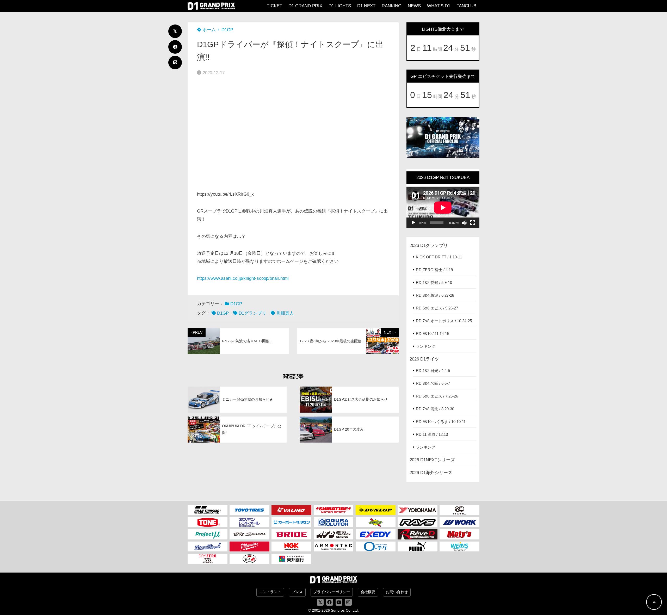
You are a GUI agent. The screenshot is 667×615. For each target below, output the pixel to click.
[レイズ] (417, 522)
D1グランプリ (252, 313)
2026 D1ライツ (424, 359)
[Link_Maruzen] (291, 522)
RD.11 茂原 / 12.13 (432, 434)
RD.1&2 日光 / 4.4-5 (433, 370)
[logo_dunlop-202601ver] (376, 510)
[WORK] (459, 522)
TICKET (274, 5)
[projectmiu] (207, 534)
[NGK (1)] (291, 546)
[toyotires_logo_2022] (249, 510)
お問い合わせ (397, 592)
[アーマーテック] (334, 546)
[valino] (291, 510)
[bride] (291, 534)
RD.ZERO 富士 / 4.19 (434, 270)
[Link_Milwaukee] (249, 546)
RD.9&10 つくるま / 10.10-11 (441, 421)
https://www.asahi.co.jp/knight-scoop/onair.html (243, 278)
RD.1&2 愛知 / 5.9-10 (434, 282)
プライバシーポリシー (331, 592)
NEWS (414, 5)
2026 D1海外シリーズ (431, 472)
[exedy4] (376, 534)
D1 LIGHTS (340, 5)
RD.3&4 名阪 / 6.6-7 (433, 383)
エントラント (270, 592)
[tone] (207, 522)
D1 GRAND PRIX (305, 5)
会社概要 (368, 592)
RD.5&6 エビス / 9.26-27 (437, 308)
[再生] (413, 222)
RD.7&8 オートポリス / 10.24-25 (444, 321)
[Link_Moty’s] (459, 534)
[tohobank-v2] (291, 559)
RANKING (392, 5)
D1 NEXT (366, 5)
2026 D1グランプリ (429, 245)
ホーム (208, 29)
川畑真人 (285, 313)
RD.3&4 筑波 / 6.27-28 (435, 295)
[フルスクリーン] (472, 222)
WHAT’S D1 (438, 5)
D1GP (227, 29)
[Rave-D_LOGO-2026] (417, 534)
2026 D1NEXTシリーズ (432, 459)
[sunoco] (376, 522)
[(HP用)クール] (459, 510)
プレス (297, 592)
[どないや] (249, 559)
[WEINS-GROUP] (459, 546)
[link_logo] (334, 522)
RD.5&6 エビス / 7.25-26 (437, 396)
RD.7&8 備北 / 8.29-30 (435, 409)
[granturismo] (207, 510)
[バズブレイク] (207, 546)
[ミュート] (464, 222)
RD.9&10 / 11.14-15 (432, 333)
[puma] (417, 546)
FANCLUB (466, 5)
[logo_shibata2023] (334, 510)
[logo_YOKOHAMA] (417, 510)
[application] (442, 207)
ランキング (425, 346)
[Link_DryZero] (207, 559)
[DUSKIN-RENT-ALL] (249, 522)
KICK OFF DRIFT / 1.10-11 (439, 257)
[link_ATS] (334, 534)
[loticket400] (376, 546)
